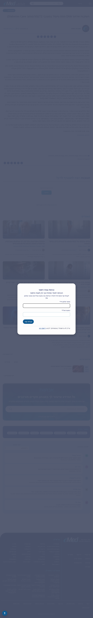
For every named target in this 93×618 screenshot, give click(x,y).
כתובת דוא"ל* (66, 310)
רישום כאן (42, 328)
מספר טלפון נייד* (65, 302)
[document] (46, 309)
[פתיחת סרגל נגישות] (4, 613)
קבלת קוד (28, 322)
